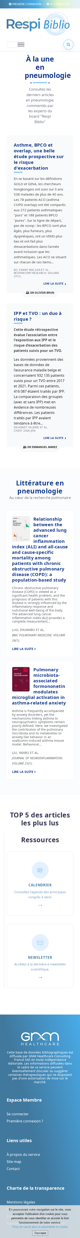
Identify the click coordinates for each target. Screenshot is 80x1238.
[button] (68, 44)
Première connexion (26, 4)
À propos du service (23, 1154)
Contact (13, 1168)
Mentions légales (21, 1202)
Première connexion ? (25, 1121)
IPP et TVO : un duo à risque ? (38, 316)
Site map (14, 1161)
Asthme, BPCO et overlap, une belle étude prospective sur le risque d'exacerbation (39, 156)
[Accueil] (38, 26)
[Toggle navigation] (15, 44)
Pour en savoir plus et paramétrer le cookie (40, 1226)
